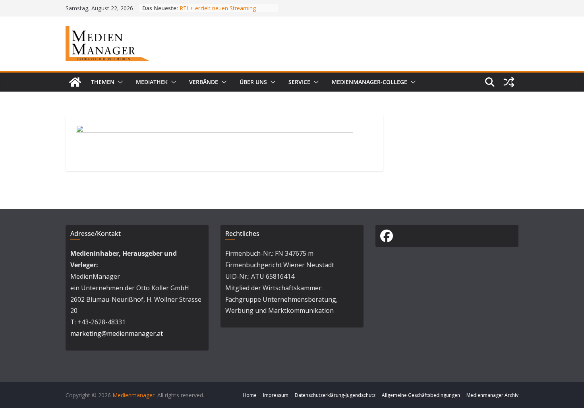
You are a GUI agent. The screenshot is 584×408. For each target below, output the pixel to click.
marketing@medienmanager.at (116, 333)
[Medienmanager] (75, 82)
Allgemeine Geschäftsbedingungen (421, 395)
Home (250, 395)
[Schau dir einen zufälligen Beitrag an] (508, 82)
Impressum (275, 395)
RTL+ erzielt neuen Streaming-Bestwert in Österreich (219, 12)
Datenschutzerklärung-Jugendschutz (335, 395)
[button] (118, 82)
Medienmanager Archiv (492, 395)
